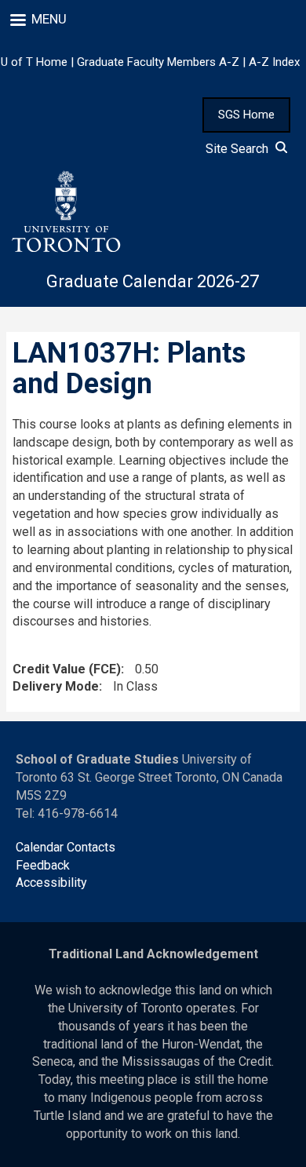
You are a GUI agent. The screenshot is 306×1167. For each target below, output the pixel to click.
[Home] (65, 211)
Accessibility (51, 882)
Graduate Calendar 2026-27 (152, 281)
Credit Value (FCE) (67, 669)
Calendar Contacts (65, 847)
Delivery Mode (56, 686)
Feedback (43, 865)
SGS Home (246, 115)
